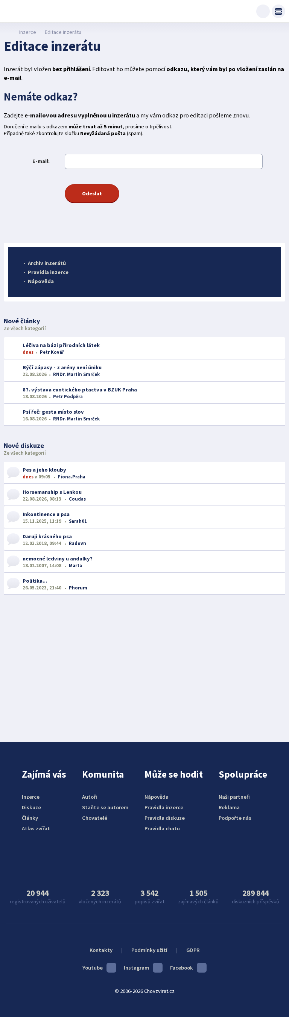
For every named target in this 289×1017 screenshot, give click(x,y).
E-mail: (41, 161)
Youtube (92, 967)
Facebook (181, 967)
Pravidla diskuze (164, 818)
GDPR (192, 950)
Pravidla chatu (162, 828)
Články (30, 818)
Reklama (229, 807)
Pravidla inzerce (48, 272)
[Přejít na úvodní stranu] (8, 32)
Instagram (136, 967)
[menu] (278, 11)
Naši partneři (234, 796)
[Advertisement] (144, 663)
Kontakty (101, 950)
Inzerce (27, 32)
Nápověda (41, 281)
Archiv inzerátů (47, 263)
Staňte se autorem (105, 807)
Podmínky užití (149, 950)
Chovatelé (94, 818)
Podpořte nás (235, 818)
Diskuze (31, 807)
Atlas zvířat (36, 828)
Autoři (89, 796)
